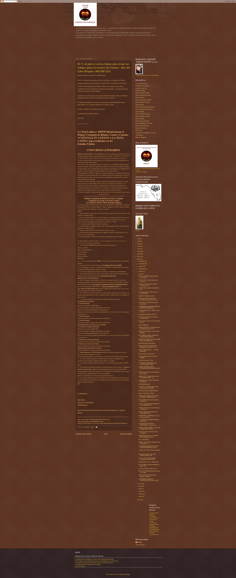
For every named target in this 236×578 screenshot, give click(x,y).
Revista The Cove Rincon (142, 125)
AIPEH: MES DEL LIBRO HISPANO (148, 390)
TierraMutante (139, 135)
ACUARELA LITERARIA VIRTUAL (147, 314)
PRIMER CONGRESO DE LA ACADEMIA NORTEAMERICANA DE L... (149, 368)
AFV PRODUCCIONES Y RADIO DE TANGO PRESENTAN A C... (148, 336)
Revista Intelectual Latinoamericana (145, 107)
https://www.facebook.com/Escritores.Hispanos (113, 423)
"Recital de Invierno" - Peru (145, 360)
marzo (141, 491)
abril (140, 489)
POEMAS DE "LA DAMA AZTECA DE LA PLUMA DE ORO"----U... (148, 377)
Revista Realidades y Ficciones (144, 123)
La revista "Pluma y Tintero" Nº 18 (147, 468)
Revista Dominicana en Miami (143, 100)
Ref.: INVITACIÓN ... (144, 439)
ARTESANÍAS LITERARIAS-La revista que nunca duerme (148, 416)
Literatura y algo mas (141, 88)
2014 (138, 256)
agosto (141, 271)
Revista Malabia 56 (143, 325)
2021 (138, 238)
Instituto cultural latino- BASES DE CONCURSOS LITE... (147, 412)
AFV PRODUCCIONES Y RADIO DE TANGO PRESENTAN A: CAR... (148, 446)
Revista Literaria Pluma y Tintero (144, 109)
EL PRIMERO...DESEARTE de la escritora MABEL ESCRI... (147, 363)
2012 (138, 499)
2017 (138, 249)
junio (140, 483)
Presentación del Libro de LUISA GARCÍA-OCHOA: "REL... (147, 454)
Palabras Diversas (140, 90)
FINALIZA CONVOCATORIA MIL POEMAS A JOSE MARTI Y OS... (148, 299)
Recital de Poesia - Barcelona (146, 354)
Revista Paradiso (140, 118)
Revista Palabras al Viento (143, 116)
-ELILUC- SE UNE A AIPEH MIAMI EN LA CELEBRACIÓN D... (148, 404)
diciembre (141, 261)
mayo (140, 486)
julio (140, 274)
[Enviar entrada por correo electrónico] (96, 427)
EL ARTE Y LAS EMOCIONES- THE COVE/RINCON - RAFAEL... (148, 387)
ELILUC (139, 542)
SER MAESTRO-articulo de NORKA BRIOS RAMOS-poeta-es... (148, 436)
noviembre (142, 263)
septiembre (142, 269)
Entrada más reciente (83, 434)
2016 (138, 251)
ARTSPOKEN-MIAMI (144, 384)
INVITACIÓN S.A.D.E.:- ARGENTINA (148, 462)
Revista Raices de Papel (142, 121)
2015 (138, 254)
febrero (141, 494)
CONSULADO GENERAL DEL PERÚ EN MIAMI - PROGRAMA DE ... (148, 396)
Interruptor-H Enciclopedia (142, 86)
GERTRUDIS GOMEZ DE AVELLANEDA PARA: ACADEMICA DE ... (149, 340)
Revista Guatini (140, 104)
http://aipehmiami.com (97, 421)
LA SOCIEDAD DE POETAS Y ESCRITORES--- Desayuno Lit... (147, 424)
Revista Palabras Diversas (143, 114)
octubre (141, 266)
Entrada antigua (126, 434)
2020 (138, 241)
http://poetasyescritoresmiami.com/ (99, 419)
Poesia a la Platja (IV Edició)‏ (146, 393)
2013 (138, 259)
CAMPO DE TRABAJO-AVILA (146, 296)
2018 (138, 246)
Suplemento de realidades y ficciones (146, 132)
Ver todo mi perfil (140, 544)
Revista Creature (140, 97)
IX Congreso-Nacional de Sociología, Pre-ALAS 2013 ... (148, 317)
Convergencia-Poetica (141, 83)
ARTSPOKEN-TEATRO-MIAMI (146, 343)
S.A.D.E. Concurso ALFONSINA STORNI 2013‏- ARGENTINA (147, 458)
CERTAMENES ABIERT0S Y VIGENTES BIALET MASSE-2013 (148, 479)
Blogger (128, 574)
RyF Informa (139, 130)
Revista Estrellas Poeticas (143, 102)
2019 (138, 243)
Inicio (106, 434)
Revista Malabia (140, 111)
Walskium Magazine (141, 137)
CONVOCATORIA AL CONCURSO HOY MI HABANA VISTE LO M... (149, 328)
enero (140, 496)
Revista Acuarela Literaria (142, 93)
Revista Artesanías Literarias (143, 95)
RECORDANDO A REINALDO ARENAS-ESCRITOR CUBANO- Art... (149, 307)
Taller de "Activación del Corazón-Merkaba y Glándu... (147, 475)
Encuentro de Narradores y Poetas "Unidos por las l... (147, 284)
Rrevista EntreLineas (141, 128)
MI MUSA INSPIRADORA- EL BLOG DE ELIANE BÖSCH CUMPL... (149, 428)
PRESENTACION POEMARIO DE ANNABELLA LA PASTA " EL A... (148, 346)
